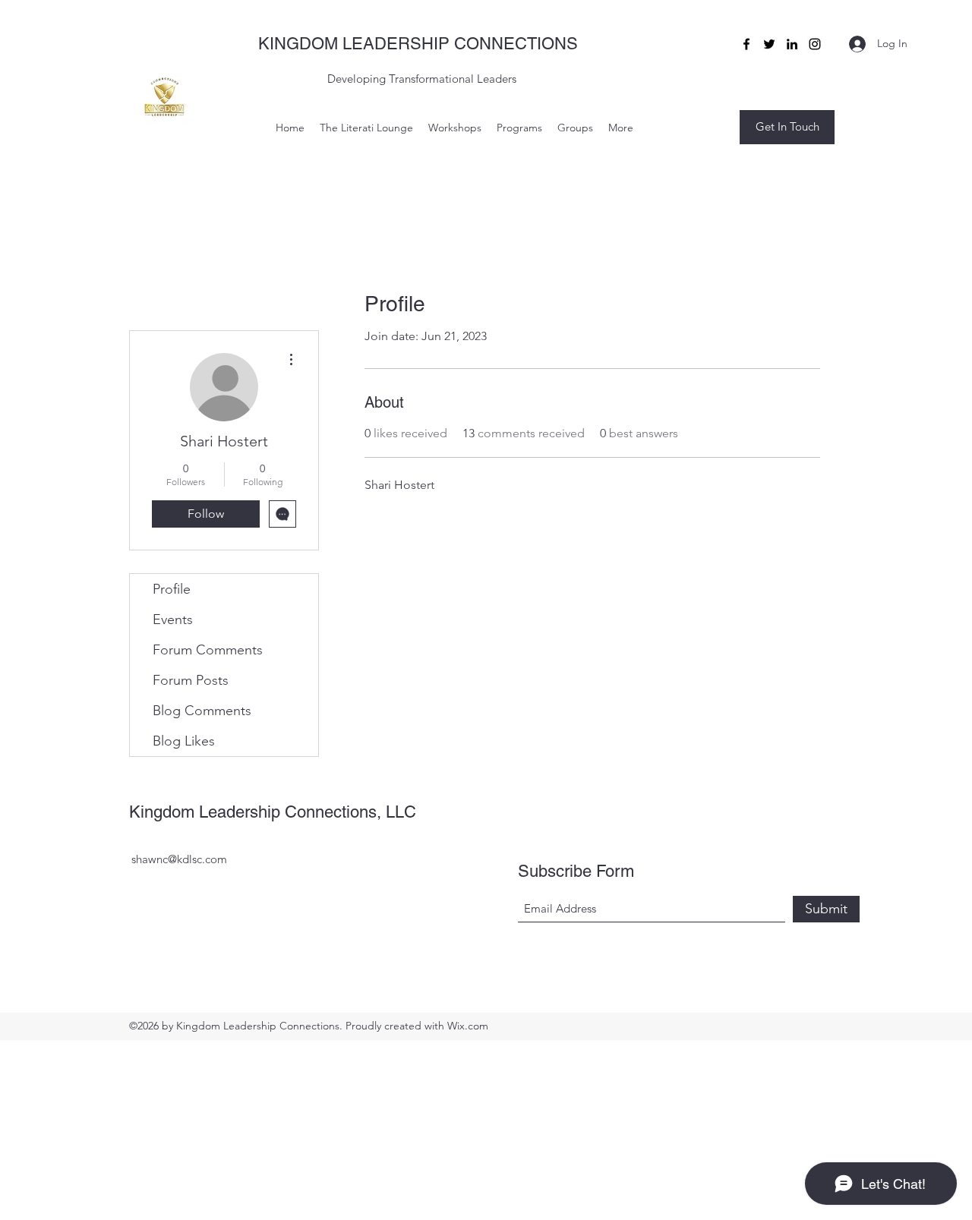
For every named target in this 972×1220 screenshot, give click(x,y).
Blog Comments (202, 710)
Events (173, 619)
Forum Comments (208, 650)
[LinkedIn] (792, 44)
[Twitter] (769, 44)
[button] (787, 127)
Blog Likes (184, 741)
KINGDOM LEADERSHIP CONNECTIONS (418, 43)
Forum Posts (191, 680)
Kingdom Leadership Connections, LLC (272, 811)
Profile (172, 589)
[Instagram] (814, 44)
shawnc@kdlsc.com (179, 859)
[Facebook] (746, 44)
